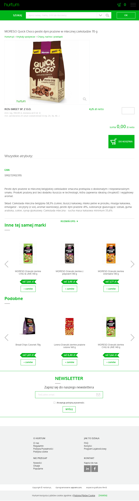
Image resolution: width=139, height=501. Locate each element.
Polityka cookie (40, 451)
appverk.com (76, 487)
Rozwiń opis (68, 221)
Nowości (37, 462)
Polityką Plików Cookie (84, 495)
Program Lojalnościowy (95, 448)
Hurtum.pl (9, 36)
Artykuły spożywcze (25, 36)
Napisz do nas (91, 462)
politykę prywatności (75, 402)
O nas (36, 443)
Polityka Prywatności (43, 448)
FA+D (104, 487)
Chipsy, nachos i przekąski (50, 36)
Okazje (36, 465)
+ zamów (28, 288)
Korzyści (88, 446)
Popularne (38, 468)
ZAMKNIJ (102, 495)
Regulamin (38, 446)
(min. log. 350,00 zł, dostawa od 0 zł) (21, 113)
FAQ (86, 443)
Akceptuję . (71, 402)
